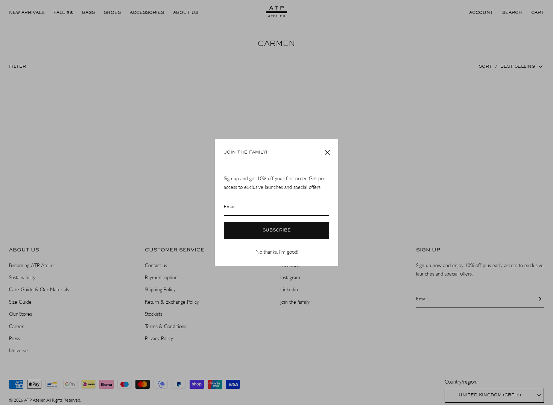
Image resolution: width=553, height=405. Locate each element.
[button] (327, 152)
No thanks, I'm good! (276, 252)
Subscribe (277, 230)
